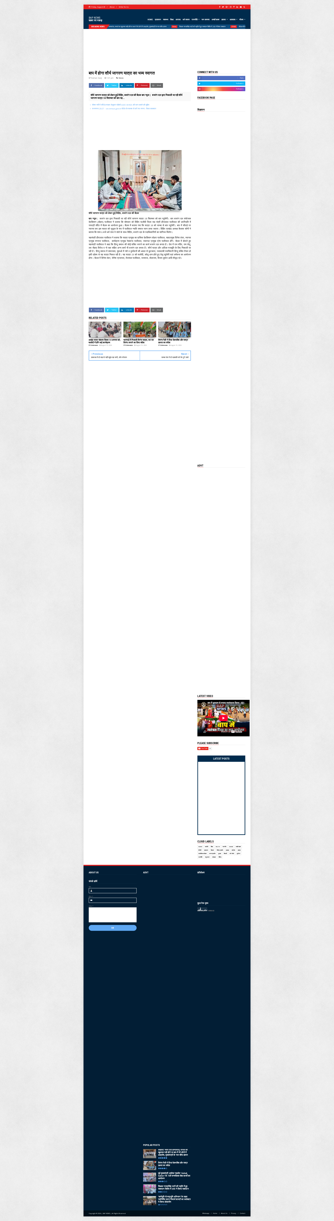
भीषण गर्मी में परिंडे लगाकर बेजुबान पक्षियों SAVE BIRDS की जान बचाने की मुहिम (120, 104)
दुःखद (219, 853)
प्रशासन (158, 19)
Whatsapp (205, 1213)
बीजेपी (199, 850)
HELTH (157, 26)
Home (215, 1213)
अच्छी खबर (215, 19)
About (112, 7)
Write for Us (124, 7)
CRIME (231, 846)
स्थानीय (224, 846)
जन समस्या (205, 19)
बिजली (225, 853)
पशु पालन (207, 857)
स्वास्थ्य (165, 19)
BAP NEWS (94, 17)
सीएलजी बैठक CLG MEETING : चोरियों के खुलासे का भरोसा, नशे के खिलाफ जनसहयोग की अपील (119, 26)
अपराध (178, 19)
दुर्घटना (238, 853)
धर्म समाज (186, 19)
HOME (150, 19)
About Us (224, 1213)
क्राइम (227, 850)
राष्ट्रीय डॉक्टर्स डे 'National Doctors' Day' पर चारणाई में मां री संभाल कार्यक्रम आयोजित (192, 26)
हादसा (224, 19)
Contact (242, 1213)
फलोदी (206, 846)
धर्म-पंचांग (232, 853)
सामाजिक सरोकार (202, 853)
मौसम (241, 19)
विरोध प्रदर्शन (220, 850)
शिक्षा (172, 19)
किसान (212, 850)
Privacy (233, 1213)
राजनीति (195, 19)
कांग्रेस (233, 850)
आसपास (233, 19)
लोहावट (214, 857)
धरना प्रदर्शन (212, 853)
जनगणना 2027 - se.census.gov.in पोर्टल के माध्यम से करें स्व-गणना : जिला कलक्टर (124, 108)
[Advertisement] (167, 47)
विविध (220, 857)
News (229, 26)
